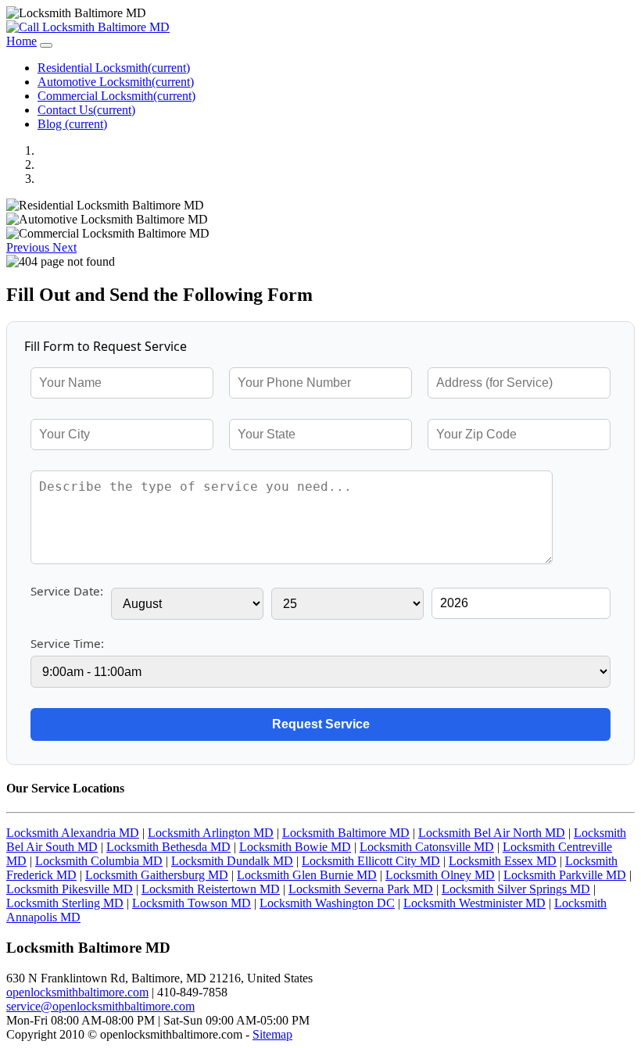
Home (21, 41)
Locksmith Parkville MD (564, 875)
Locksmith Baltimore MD (346, 832)
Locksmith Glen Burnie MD (307, 875)
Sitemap (272, 1034)
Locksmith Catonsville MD (427, 846)
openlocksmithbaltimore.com (77, 992)
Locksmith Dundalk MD (232, 860)
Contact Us (86, 109)
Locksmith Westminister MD (474, 903)
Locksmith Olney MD (440, 875)
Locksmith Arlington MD (211, 832)
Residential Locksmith (114, 67)
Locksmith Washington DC (327, 903)
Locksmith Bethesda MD (168, 846)
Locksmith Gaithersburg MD (156, 875)
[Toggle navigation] (46, 45)
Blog (72, 124)
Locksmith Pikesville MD (69, 889)
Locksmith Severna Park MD (360, 889)
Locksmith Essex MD (503, 860)
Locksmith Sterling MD (65, 903)
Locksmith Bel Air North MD (491, 832)
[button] (29, 247)
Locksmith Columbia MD (99, 860)
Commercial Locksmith (116, 95)
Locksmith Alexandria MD (72, 832)
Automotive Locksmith (116, 81)
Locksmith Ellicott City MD (371, 860)
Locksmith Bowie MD (295, 846)
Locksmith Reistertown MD (210, 889)
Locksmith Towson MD (191, 903)
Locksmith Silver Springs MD (516, 889)
